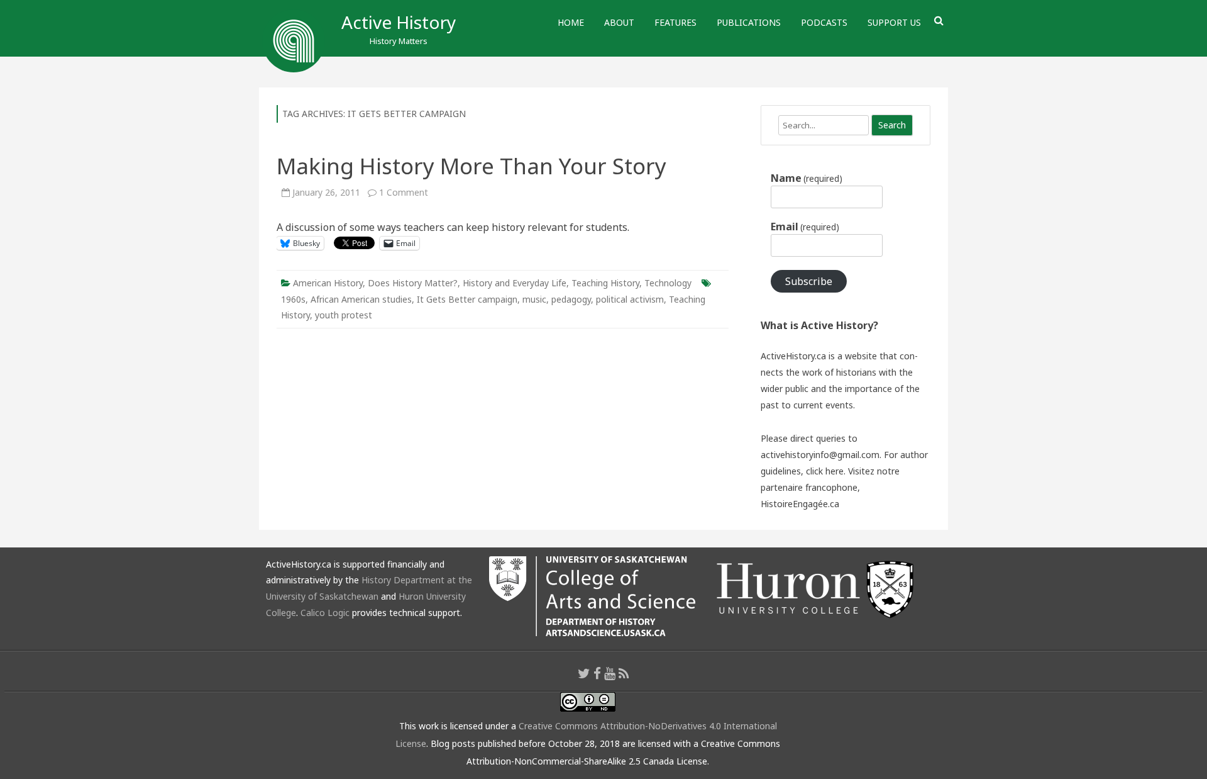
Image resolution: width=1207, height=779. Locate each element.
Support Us (894, 22)
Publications (749, 22)
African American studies (361, 299)
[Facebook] (597, 673)
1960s (293, 299)
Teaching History (605, 283)
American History (328, 283)
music (534, 299)
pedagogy (571, 299)
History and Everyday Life (514, 283)
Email (805, 226)
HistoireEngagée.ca (800, 504)
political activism (630, 299)
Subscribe (808, 281)
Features (675, 22)
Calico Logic (325, 613)
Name (806, 178)
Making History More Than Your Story (471, 166)
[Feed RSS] (624, 673)
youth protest (343, 315)
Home (571, 22)
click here (825, 471)
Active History (398, 22)
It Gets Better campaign (467, 299)
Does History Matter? (413, 283)
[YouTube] (609, 673)
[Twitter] (584, 673)
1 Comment (403, 192)
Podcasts (824, 22)
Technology (668, 283)
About (619, 22)
